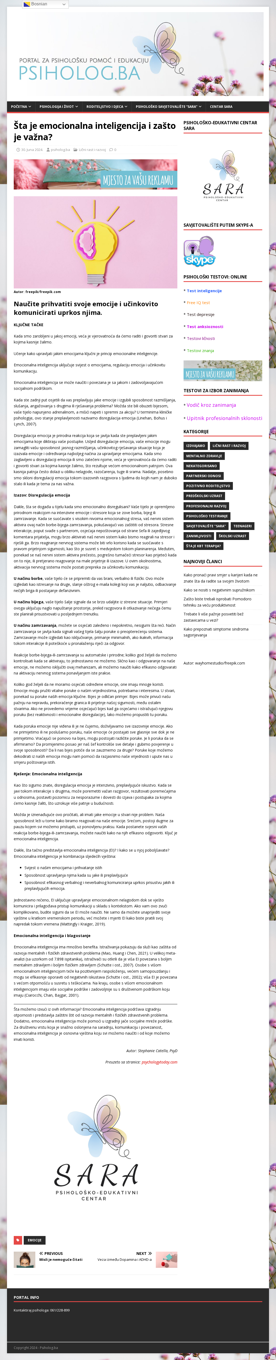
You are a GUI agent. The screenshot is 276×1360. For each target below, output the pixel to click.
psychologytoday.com (159, 1062)
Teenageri (242, 526)
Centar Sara (221, 106)
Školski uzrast (232, 536)
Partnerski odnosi (203, 476)
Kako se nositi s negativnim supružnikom (219, 590)
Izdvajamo (195, 445)
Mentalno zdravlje (204, 456)
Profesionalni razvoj (206, 506)
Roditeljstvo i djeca (105, 106)
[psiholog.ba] (200, 264)
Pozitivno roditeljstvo (208, 486)
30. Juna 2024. (32, 149)
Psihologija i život (57, 106)
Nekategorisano (201, 466)
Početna (19, 106)
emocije (35, 1240)
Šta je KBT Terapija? (203, 546)
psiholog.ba (60, 149)
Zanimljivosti (198, 536)
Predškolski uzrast (204, 496)
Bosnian (38, 4)
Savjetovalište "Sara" (206, 526)
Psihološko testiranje (207, 516)
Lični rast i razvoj (92, 149)
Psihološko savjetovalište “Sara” (166, 106)
